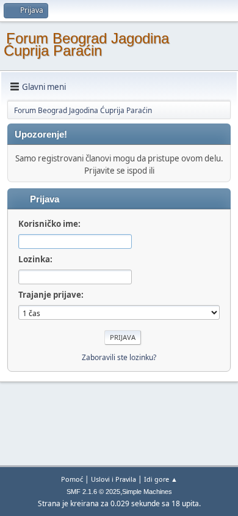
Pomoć (72, 479)
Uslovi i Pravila (113, 479)
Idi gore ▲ (161, 479)
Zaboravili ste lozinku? (119, 357)
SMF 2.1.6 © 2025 (93, 491)
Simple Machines (147, 491)
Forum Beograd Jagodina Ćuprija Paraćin (86, 44)
